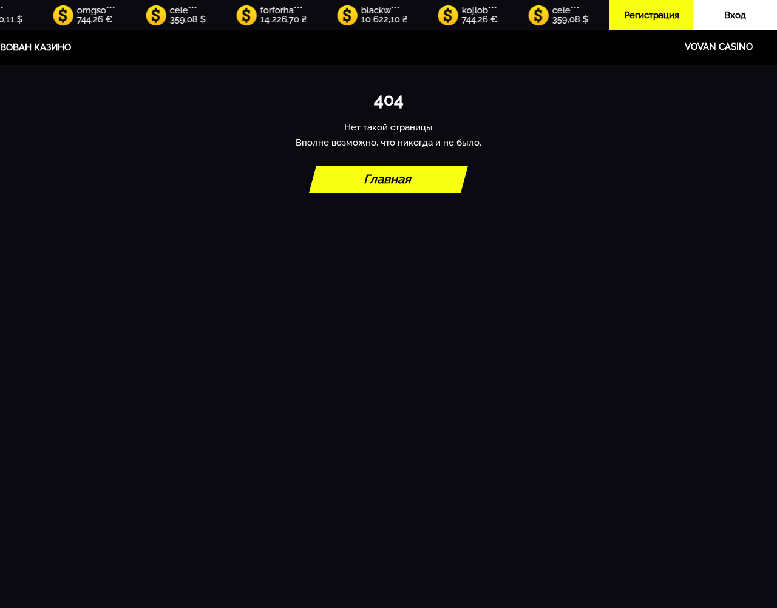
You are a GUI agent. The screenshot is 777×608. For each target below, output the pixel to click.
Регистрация (651, 15)
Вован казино (35, 47)
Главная (388, 179)
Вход (735, 15)
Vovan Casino (719, 46)
